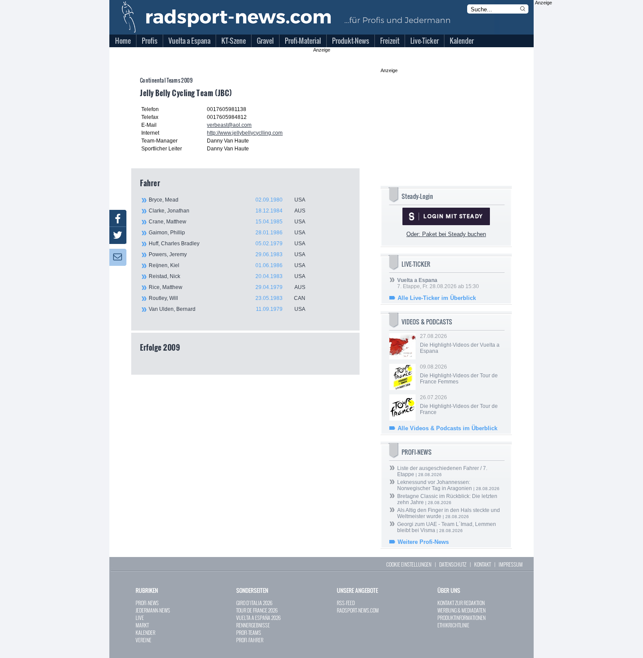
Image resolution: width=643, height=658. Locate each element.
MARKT (142, 625)
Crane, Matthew (227, 222)
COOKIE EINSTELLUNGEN (408, 564)
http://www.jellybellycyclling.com (245, 133)
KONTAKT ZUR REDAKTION (461, 602)
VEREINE (143, 640)
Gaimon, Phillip (227, 233)
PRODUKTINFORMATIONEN (461, 617)
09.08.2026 (459, 374)
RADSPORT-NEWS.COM (358, 610)
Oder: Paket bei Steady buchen (446, 234)
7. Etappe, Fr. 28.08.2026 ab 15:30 (438, 283)
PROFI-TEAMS (248, 632)
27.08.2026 (460, 343)
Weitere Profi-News (423, 542)
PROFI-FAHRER (249, 640)
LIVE (140, 617)
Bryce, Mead (227, 200)
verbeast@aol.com (229, 125)
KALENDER (145, 632)
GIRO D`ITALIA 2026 (254, 602)
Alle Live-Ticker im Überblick (437, 298)
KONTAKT (482, 564)
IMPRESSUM (511, 564)
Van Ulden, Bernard (227, 309)
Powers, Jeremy (227, 254)
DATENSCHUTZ (452, 564)
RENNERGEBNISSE (253, 625)
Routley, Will (227, 298)
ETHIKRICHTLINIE (453, 625)
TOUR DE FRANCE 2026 (257, 610)
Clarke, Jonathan (227, 211)
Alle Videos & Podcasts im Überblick (447, 428)
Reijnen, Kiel (227, 265)
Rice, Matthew (227, 287)
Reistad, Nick (227, 276)
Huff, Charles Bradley (227, 243)
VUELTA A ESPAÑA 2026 (258, 617)
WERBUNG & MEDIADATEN (461, 610)
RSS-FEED (346, 602)
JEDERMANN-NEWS (153, 610)
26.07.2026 (459, 404)
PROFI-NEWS (147, 602)
